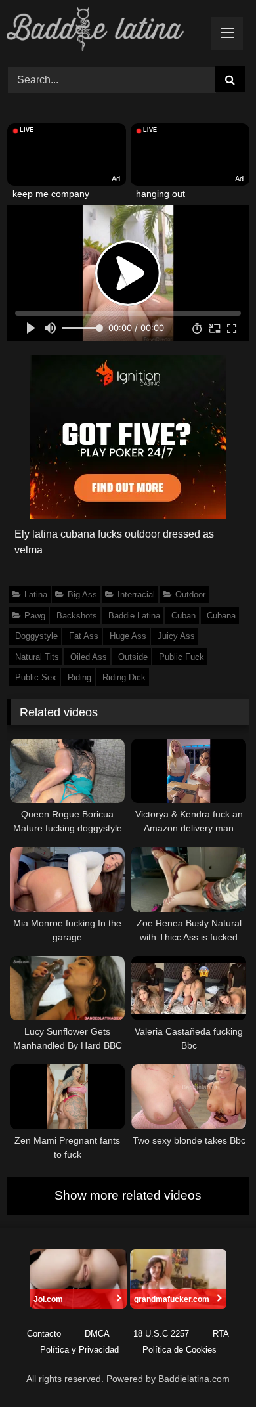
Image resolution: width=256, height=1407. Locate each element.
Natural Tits (37, 657)
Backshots (76, 615)
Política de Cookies (179, 1349)
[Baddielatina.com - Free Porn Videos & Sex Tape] (105, 31)
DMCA (97, 1334)
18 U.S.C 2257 (161, 1334)
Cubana (221, 615)
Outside (133, 657)
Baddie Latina (134, 615)
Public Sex (35, 677)
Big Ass (82, 594)
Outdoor (190, 594)
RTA (221, 1334)
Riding (79, 677)
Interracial (136, 594)
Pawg (34, 615)
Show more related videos (128, 1195)
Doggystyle (36, 636)
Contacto (44, 1334)
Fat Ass (83, 636)
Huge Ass (128, 636)
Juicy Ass (176, 636)
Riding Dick (124, 677)
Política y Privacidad (79, 1349)
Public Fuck (181, 657)
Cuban (183, 615)
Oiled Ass (88, 657)
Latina (35, 594)
